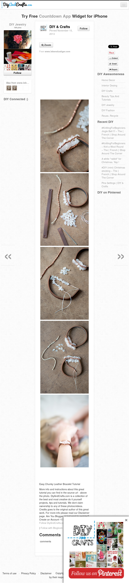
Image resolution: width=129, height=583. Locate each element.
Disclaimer (46, 573)
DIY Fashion (108, 110)
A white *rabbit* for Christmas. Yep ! (111, 160)
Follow (84, 28)
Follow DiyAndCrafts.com (52, 522)
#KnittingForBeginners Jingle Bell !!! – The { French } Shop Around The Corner (113, 133)
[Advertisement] (64, 76)
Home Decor (108, 80)
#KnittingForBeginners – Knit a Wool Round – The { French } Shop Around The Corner (113, 148)
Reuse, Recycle (110, 115)
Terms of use (9, 573)
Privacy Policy (28, 573)
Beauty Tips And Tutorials (110, 97)
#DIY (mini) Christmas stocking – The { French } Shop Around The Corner (113, 172)
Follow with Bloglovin (52, 528)
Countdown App (55, 16)
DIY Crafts (107, 90)
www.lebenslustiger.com (57, 51)
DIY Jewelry (17, 24)
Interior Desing (109, 85)
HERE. (63, 519)
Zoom (47, 45)
